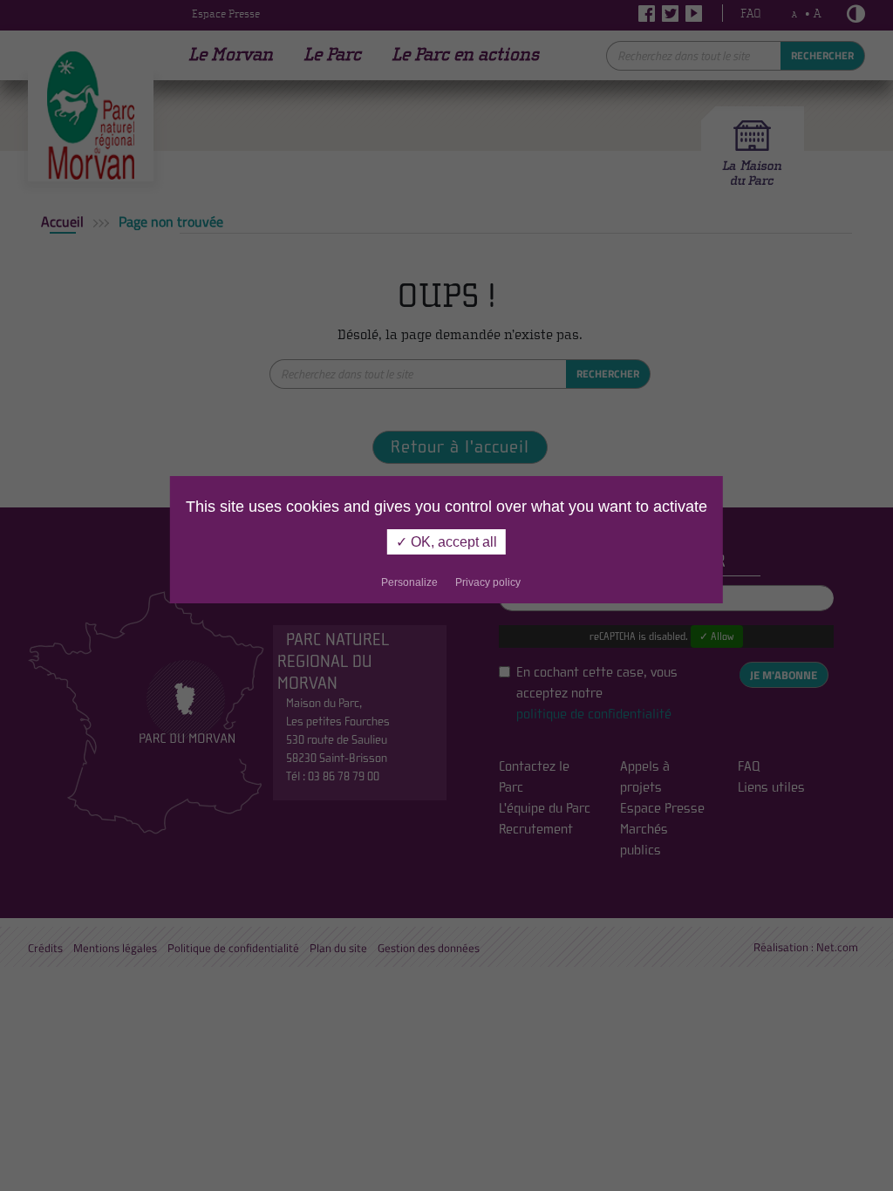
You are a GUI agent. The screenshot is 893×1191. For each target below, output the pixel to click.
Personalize (409, 582)
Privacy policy (488, 582)
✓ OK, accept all (446, 541)
